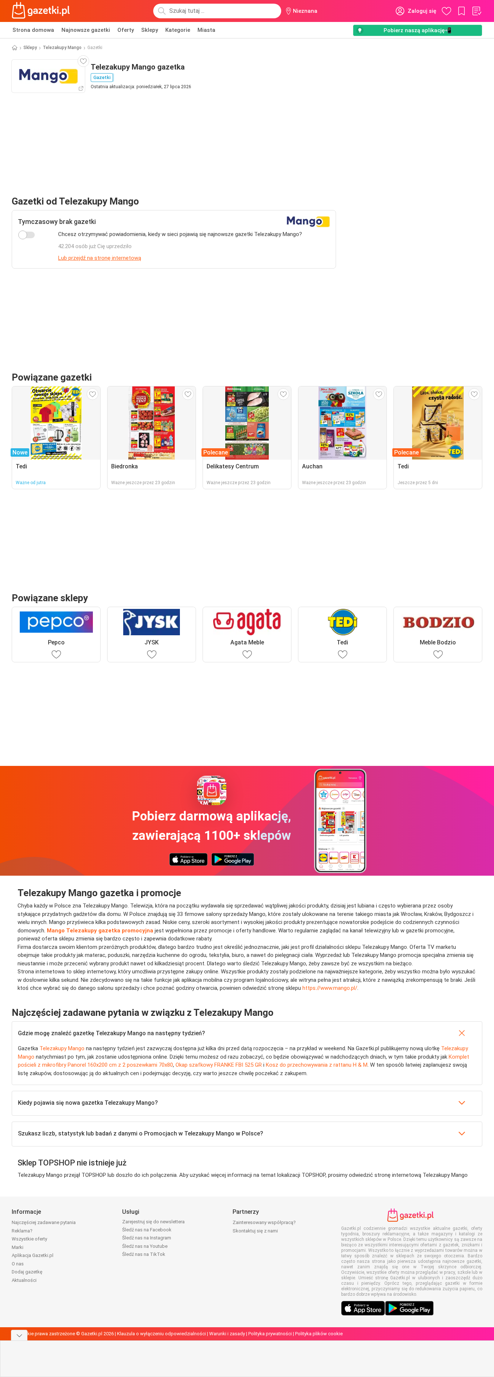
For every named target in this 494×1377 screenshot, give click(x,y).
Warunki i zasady (227, 1333)
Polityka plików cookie (319, 1333)
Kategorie (177, 30)
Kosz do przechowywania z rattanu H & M (316, 1065)
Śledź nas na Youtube (144, 1246)
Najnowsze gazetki (85, 30)
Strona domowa (33, 30)
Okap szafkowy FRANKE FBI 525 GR (219, 1065)
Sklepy (149, 30)
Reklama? (22, 1231)
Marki (17, 1247)
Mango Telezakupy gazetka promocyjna (100, 930)
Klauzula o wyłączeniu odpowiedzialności (161, 1333)
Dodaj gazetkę (27, 1272)
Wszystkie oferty (29, 1239)
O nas (18, 1263)
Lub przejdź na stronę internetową (99, 258)
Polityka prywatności (270, 1333)
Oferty (125, 30)
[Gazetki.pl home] (42, 11)
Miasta (206, 30)
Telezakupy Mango (62, 47)
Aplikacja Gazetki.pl (32, 1255)
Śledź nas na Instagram (146, 1238)
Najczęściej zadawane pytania (44, 1222)
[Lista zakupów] (476, 11)
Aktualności (24, 1280)
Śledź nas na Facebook (146, 1229)
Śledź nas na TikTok (143, 1254)
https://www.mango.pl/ (329, 988)
